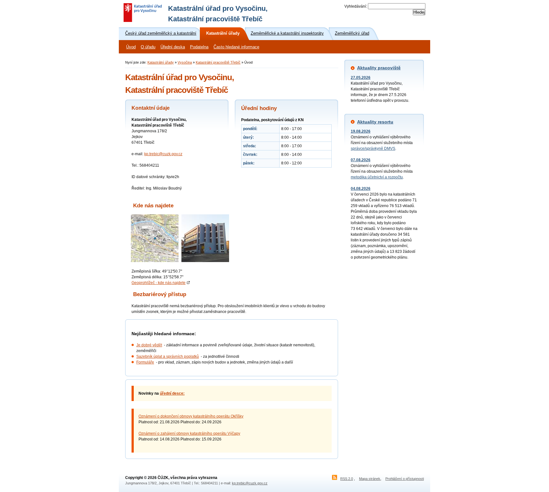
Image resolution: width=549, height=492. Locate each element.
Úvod (131, 47)
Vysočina (185, 62)
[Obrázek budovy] (205, 261)
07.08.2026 (360, 160)
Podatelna (199, 47)
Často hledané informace (236, 47)
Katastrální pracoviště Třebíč (218, 62)
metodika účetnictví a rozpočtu (377, 177)
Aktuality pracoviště (379, 67)
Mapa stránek (369, 479)
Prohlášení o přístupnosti (404, 479)
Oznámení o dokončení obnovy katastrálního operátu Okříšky (191, 416)
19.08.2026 (360, 131)
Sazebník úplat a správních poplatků (167, 356)
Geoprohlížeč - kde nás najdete (159, 283)
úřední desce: (172, 393)
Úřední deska (172, 47)
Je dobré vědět (149, 345)
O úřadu (148, 47)
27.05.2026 (360, 77)
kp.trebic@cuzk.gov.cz (163, 154)
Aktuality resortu (375, 121)
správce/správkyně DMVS (373, 148)
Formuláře (145, 362)
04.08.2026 (360, 188)
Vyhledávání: (355, 6)
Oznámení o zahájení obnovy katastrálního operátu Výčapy (189, 433)
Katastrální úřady (160, 62)
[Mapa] (155, 261)
